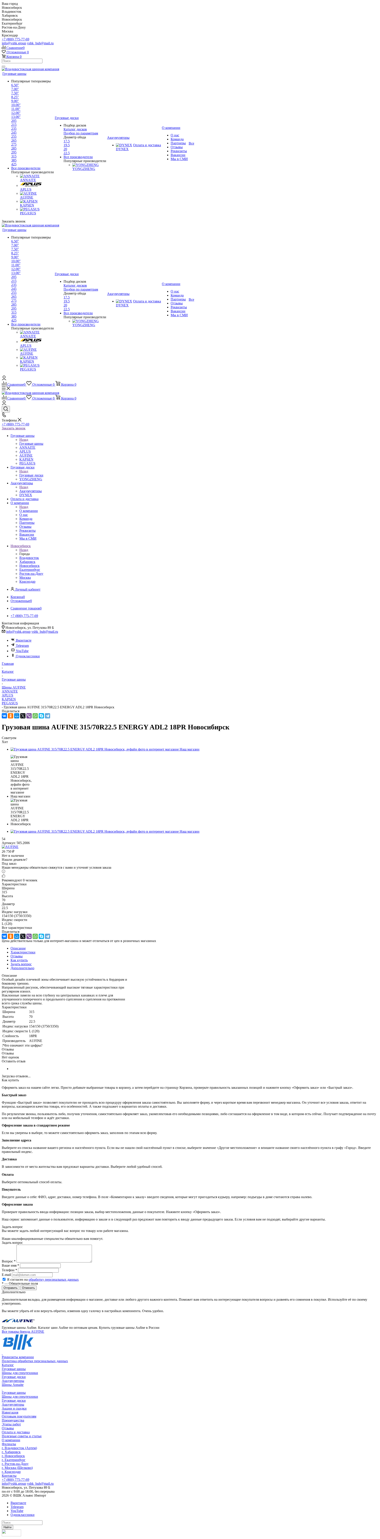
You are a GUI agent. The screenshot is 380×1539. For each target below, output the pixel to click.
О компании (28, 511)
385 (13, 160)
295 (13, 152)
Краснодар (27, 581)
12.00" (16, 113)
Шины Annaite (13, 1385)
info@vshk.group (14, 43)
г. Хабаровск (11, 1452)
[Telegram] (47, 715)
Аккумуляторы (30, 491)
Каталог (8, 1365)
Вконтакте (23, 640)
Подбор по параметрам (81, 133)
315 (13, 156)
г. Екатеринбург (14, 1460)
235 (13, 128)
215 (13, 125)
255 (13, 136)
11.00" (15, 109)
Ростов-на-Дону (31, 573)
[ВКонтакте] (4, 715)
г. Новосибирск (13, 1456)
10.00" (16, 105)
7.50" (15, 93)
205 (13, 121)
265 (13, 140)
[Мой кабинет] (4, 379)
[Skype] (41, 715)
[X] (23, 715)
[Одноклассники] (10, 715)
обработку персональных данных (54, 1279)
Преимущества (13, 1420)
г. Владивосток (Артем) (19, 1448)
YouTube (22, 651)
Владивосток (29, 558)
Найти (7, 1527)
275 (13, 144)
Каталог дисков (75, 129)
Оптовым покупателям (19, 1416)
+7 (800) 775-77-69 (15, 39)
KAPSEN (9, 699)
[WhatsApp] (35, 715)
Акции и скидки (14, 1408)
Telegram (22, 645)
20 (65, 149)
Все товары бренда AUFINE (23, 1331)
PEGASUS (10, 703)
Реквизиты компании (18, 1357)
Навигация (10, 1412)
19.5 (67, 145)
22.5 (67, 153)
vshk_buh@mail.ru (40, 43)
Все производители (25, 168)
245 (13, 132)
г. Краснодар (11, 1472)
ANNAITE (10, 691)
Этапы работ (11, 1424)
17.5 (67, 141)
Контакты (9, 1476)
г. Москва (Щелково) (17, 1468)
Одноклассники (28, 656)
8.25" (15, 97)
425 (13, 164)
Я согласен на (43, 1279)
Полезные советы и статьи (22, 1436)
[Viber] (29, 715)
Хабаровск (27, 562)
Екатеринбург (29, 569)
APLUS (7, 695)
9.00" (15, 101)
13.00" (16, 117)
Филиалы (9, 1444)
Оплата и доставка (16, 1432)
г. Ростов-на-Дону (15, 1464)
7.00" (15, 89)
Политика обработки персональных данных (35, 1361)
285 (13, 148)
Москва (25, 577)
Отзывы (8, 1428)
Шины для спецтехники (20, 1373)
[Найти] (3, 66)
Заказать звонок (14, 428)
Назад (23, 439)
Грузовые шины (31, 443)
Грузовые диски (31, 475)
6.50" (15, 85)
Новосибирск (29, 566)
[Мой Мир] (16, 715)
